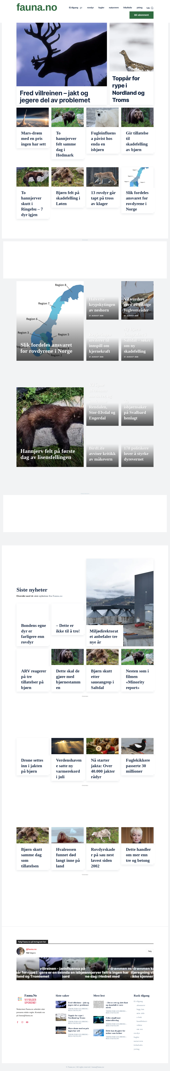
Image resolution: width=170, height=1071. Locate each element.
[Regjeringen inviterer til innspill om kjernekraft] (102, 341)
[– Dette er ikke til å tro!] (67, 611)
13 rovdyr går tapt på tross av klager (103, 198)
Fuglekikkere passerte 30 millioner (138, 766)
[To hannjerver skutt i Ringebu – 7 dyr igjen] (32, 177)
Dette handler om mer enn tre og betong (138, 855)
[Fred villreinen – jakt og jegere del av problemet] (61, 64)
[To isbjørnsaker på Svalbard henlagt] (137, 406)
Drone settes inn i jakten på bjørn (32, 766)
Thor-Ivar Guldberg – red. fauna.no (78, 1009)
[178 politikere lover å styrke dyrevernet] (137, 447)
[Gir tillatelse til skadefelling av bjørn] (137, 117)
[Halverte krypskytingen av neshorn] (102, 300)
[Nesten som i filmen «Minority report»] (137, 657)
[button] (150, 8)
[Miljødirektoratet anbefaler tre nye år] (120, 602)
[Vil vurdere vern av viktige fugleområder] (137, 300)
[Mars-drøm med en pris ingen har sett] (32, 117)
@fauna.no (31, 949)
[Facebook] (17, 1022)
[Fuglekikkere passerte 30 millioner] (137, 746)
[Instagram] (22, 1022)
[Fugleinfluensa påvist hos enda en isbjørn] (102, 117)
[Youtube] (27, 1022)
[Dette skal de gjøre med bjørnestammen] (67, 657)
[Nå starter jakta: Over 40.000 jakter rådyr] (102, 746)
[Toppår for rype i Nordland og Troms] (132, 64)
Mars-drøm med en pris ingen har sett (33, 138)
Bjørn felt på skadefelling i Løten (68, 198)
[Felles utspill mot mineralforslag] (98, 1019)
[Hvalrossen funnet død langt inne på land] (67, 835)
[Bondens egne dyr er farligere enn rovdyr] (32, 611)
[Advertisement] (85, 259)
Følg (150, 951)
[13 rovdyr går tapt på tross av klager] (102, 177)
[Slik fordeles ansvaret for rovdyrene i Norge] (137, 177)
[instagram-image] (27, 968)
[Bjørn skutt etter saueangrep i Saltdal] (102, 657)
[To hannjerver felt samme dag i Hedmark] (67, 117)
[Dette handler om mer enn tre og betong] (137, 835)
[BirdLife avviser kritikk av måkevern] (102, 447)
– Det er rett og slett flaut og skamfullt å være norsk (117, 1005)
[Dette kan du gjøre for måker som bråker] (98, 1032)
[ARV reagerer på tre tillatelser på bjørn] (32, 657)
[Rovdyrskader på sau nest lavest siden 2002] (102, 835)
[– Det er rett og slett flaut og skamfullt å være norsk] (98, 1004)
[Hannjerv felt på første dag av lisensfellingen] (50, 427)
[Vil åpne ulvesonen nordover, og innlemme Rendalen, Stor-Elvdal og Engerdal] (102, 406)
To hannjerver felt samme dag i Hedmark (66, 144)
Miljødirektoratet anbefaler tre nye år (104, 636)
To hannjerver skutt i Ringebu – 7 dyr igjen (32, 203)
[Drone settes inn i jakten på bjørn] (32, 746)
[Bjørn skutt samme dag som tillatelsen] (32, 835)
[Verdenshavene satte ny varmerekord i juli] (67, 746)
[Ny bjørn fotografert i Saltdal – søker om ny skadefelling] (137, 341)
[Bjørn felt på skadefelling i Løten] (67, 177)
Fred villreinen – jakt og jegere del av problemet (55, 96)
